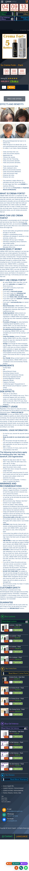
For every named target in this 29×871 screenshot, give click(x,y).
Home (14, 30)
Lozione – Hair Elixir (15, 625)
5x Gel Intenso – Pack (16, 753)
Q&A (2, 796)
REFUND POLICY (15, 608)
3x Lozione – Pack (15, 636)
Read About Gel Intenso (10, 728)
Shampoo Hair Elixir (11, 449)
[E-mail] (4, 810)
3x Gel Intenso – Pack (16, 742)
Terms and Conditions (6, 801)
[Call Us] (21, 868)
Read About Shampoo (18, 779)
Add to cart (18, 630)
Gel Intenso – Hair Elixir (16, 731)
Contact (8, 836)
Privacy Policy (4, 800)
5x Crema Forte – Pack (16, 698)
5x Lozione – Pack (15, 646)
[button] (24, 36)
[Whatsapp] (4, 815)
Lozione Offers (4, 13)
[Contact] (3, 836)
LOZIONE (23, 184)
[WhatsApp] (26, 868)
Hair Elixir (18, 30)
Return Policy (4, 798)
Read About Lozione (9, 621)
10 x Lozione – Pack (15, 657)
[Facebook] (4, 820)
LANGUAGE (22, 836)
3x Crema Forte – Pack (16, 688)
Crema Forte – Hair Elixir (17, 677)
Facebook (10, 818)
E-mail (9, 809)
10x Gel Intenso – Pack (16, 764)
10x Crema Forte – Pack (17, 709)
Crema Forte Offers (23, 13)
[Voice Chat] (16, 868)
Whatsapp (10, 814)
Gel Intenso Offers (5, 18)
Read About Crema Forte (18, 673)
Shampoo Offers (24, 18)
